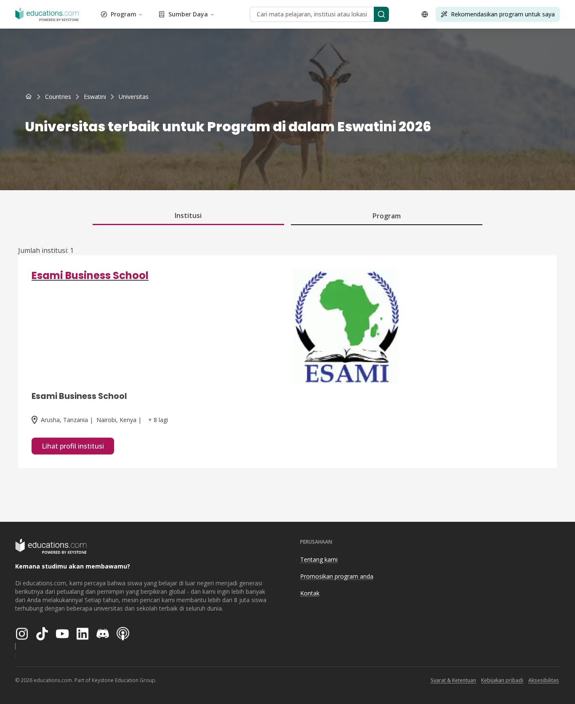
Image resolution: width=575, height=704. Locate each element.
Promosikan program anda (336, 576)
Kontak (309, 593)
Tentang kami (319, 559)
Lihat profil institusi (73, 446)
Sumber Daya (188, 14)
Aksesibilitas (543, 680)
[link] (134, 97)
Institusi (188, 215)
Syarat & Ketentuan (453, 680)
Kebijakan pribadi (502, 680)
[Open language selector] (424, 14)
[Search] (381, 14)
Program (123, 14)
